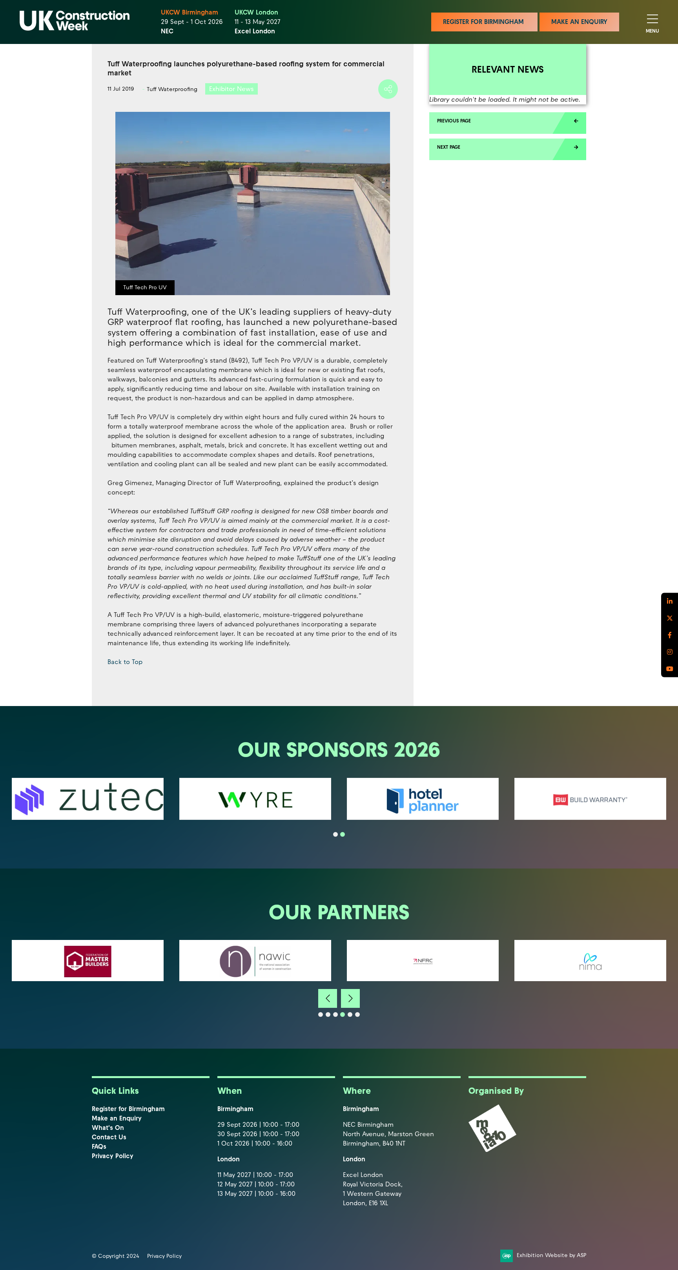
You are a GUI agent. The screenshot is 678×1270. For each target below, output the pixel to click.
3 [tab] (335, 1014)
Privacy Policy (112, 1156)
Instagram (669, 652)
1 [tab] (335, 834)
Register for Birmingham (128, 1109)
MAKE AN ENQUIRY (579, 22)
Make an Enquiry (117, 1118)
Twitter (669, 618)
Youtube (669, 669)
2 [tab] (342, 834)
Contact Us (109, 1137)
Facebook (669, 635)
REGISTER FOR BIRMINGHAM (484, 22)
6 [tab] (357, 1014)
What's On (108, 1127)
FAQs (99, 1146)
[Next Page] (507, 149)
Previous (327, 998)
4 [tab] (342, 1014)
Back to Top (125, 662)
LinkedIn (669, 601)
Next (350, 998)
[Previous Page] (507, 123)
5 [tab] (350, 1014)
